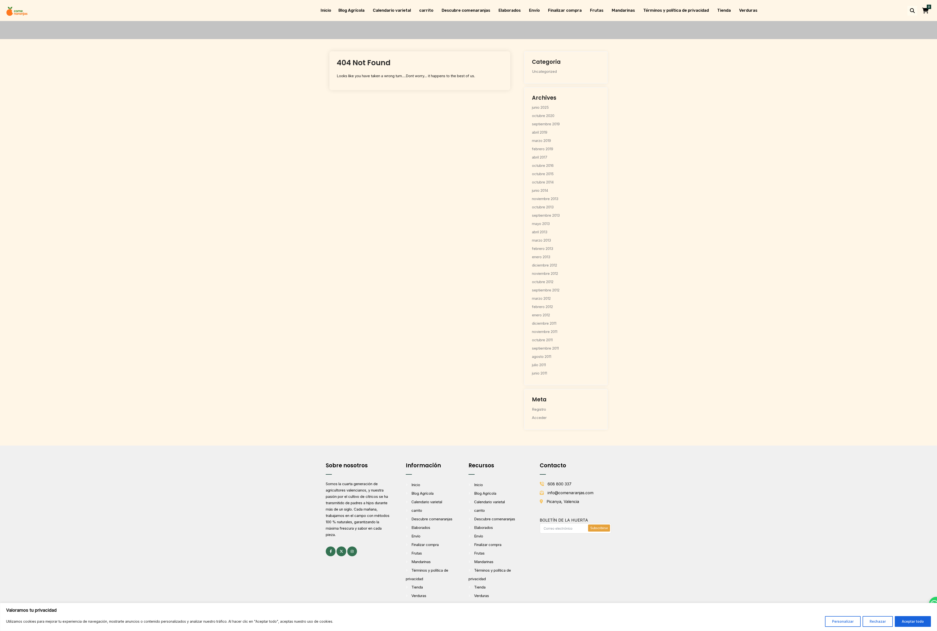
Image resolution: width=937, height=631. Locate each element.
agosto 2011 (541, 356)
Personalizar (843, 621)
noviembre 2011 (544, 331)
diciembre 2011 (544, 323)
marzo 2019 (541, 140)
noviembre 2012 (545, 273)
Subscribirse (599, 528)
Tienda (724, 10)
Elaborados (510, 10)
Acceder (539, 417)
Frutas (596, 10)
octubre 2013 (543, 207)
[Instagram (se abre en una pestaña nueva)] (352, 551)
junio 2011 (539, 373)
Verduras (748, 10)
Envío (534, 10)
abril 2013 (539, 232)
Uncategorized (544, 71)
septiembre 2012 (546, 290)
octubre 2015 (543, 173)
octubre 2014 (543, 182)
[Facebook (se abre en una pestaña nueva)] (331, 551)
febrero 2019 (542, 149)
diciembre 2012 (544, 265)
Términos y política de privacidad (676, 10)
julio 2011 (539, 365)
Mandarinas (623, 10)
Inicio (326, 10)
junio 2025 (540, 107)
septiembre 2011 (545, 348)
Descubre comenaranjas (466, 10)
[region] (468, 617)
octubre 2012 (542, 281)
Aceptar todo (913, 621)
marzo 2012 (541, 298)
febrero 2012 (542, 306)
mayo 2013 (541, 223)
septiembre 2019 (546, 124)
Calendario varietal (392, 10)
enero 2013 (541, 257)
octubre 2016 (543, 165)
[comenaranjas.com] (17, 11)
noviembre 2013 (545, 198)
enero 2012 (541, 315)
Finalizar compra (565, 10)
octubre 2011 (542, 340)
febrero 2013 (542, 248)
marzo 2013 (541, 240)
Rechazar (878, 621)
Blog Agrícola (351, 10)
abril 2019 (539, 132)
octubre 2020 (543, 115)
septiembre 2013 (546, 215)
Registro (539, 409)
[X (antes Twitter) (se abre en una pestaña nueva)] (341, 551)
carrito (426, 10)
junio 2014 (540, 190)
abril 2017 (539, 157)
